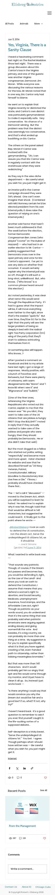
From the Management (22, 826)
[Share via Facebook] (9, 768)
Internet (12, 758)
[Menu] (49, 13)
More (37, 23)
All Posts (9, 23)
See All (43, 790)
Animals (24, 23)
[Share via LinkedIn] (24, 768)
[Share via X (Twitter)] (17, 768)
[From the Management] (27, 808)
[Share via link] (32, 768)
